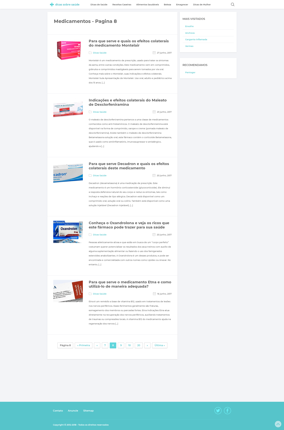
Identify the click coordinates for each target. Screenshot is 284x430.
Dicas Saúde (99, 52)
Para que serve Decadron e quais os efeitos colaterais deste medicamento (129, 166)
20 (138, 345)
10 (129, 345)
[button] (232, 4)
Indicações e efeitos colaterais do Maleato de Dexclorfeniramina (128, 102)
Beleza (167, 4)
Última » (160, 345)
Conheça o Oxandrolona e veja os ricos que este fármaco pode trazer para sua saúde (129, 225)
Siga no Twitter (218, 410)
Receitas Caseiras (121, 4)
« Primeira (83, 345)
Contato (58, 410)
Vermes (189, 46)
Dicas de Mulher (202, 4)
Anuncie (73, 410)
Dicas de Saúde (99, 4)
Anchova (190, 33)
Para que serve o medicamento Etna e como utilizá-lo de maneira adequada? (130, 284)
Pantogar (190, 72)
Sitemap (88, 410)
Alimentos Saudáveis (147, 4)
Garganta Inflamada (196, 39)
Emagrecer (182, 4)
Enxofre (189, 26)
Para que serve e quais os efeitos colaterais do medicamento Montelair (129, 43)
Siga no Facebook (227, 410)
